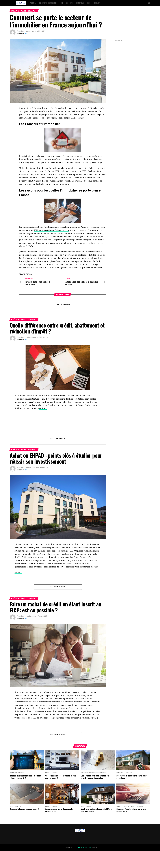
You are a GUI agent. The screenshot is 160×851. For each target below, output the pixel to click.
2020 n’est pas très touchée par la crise (51, 230)
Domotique (80, 3)
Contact (97, 3)
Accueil (33, 3)
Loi (62, 3)
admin (21, 34)
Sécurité (69, 3)
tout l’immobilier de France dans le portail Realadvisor (54, 180)
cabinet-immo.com (84, 847)
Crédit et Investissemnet (48, 3)
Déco (89, 3)
